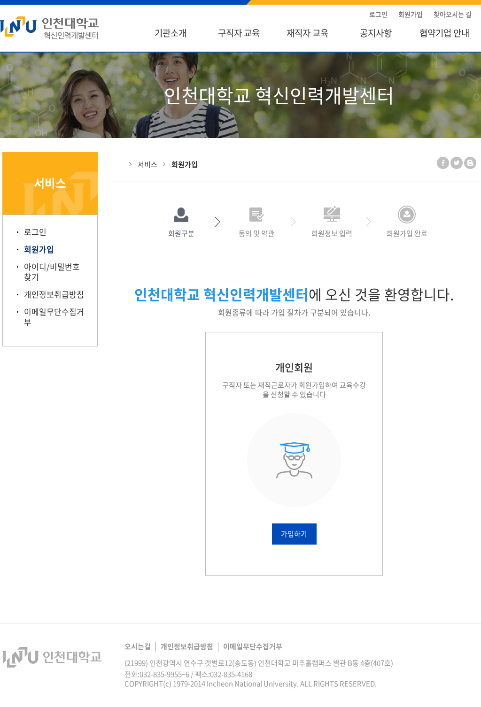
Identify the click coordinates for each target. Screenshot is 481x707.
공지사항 (376, 32)
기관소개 (170, 32)
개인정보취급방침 (54, 294)
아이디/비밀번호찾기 (52, 271)
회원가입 (410, 14)
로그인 (378, 14)
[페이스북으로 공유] (443, 163)
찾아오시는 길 (453, 14)
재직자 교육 (307, 32)
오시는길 (137, 646)
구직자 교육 (239, 32)
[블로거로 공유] (470, 163)
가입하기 (294, 534)
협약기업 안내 (444, 32)
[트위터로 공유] (456, 163)
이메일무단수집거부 (54, 317)
